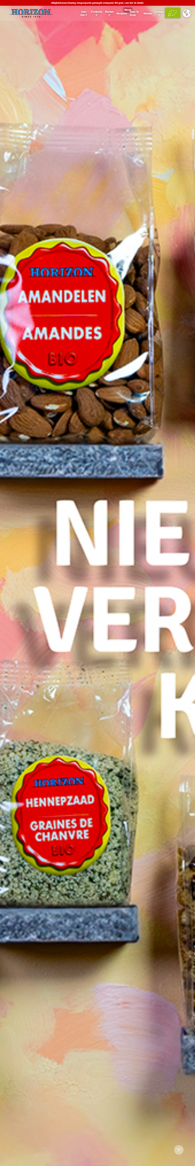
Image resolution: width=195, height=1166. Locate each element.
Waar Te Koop (134, 13)
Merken (109, 11)
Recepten (122, 12)
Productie (96, 11)
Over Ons (83, 13)
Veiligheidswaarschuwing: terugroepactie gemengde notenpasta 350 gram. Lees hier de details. (97, 3)
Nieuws (147, 13)
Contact (159, 11)
